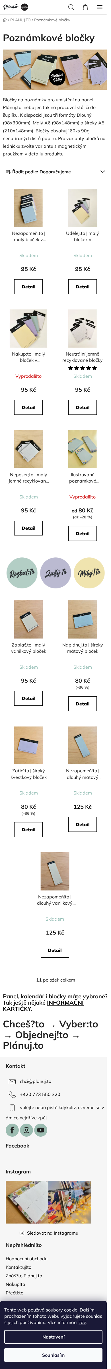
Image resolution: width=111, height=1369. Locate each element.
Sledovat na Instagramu (52, 1233)
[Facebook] (12, 1130)
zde (82, 1322)
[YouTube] (40, 1130)
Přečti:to (14, 1293)
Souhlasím (53, 1355)
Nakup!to (15, 1284)
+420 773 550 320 (40, 1094)
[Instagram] (26, 1130)
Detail (29, 287)
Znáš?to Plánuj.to (24, 1275)
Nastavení (53, 1337)
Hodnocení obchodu (27, 1258)
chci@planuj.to (35, 1081)
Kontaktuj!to (18, 1267)
